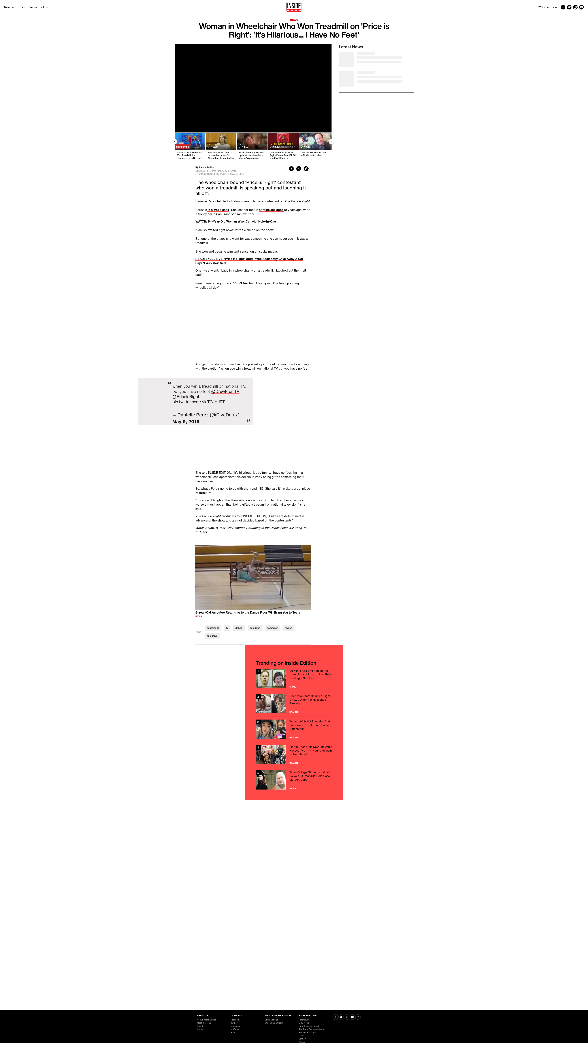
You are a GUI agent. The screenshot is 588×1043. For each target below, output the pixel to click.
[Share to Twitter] (299, 169)
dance (238, 627)
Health (293, 712)
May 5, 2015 (186, 421)
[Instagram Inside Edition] (575, 7)
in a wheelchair (218, 210)
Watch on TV (546, 7)
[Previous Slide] (174, 141)
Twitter (234, 1022)
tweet (288, 627)
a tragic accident (271, 210)
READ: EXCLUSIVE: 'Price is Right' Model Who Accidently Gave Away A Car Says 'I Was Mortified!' (249, 261)
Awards (200, 1026)
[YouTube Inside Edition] (581, 7)
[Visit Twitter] (341, 1017)
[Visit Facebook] (335, 1017)
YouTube (235, 1029)
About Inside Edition (207, 1019)
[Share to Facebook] (291, 169)
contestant (213, 627)
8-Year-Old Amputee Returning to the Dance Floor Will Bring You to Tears (247, 612)
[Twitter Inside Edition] (569, 7)
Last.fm (302, 1038)
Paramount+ (304, 1019)
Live (46, 7)
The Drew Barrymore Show (312, 1029)
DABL (301, 1035)
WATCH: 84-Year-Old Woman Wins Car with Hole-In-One (235, 221)
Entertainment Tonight (309, 1026)
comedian (272, 627)
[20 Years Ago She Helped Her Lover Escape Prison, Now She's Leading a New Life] (294, 678)
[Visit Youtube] (352, 1017)
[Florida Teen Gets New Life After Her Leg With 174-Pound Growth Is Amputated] (294, 754)
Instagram (235, 1026)
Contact (201, 1029)
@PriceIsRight (185, 396)
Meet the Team (204, 1022)
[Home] (293, 7)
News (7, 7)
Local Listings (271, 1019)
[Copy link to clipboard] (306, 169)
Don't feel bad (244, 283)
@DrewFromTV (225, 391)
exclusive (212, 635)
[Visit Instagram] (346, 1017)
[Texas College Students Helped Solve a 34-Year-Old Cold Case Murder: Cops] (294, 780)
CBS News (304, 1022)
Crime (21, 7)
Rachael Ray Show (308, 1032)
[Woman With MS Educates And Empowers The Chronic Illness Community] (294, 729)
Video (33, 7)
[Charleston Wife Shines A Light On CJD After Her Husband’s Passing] (294, 703)
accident (255, 627)
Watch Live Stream (274, 1022)
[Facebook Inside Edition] (563, 7)
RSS (233, 1032)
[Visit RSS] (358, 1017)
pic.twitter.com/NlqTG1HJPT (198, 402)
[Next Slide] (331, 141)
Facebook (235, 1019)
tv (227, 627)
